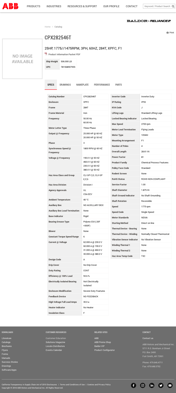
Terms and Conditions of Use (72, 384)
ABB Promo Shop (102, 342)
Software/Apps (9, 369)
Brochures (7, 346)
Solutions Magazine (55, 342)
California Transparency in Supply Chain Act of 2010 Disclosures (29, 384)
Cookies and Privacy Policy (99, 384)
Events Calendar (54, 350)
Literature (6, 338)
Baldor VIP (99, 346)
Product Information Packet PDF (64, 54)
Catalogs (6, 342)
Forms (5, 354)
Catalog (58, 26)
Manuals (6, 357)
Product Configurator (104, 350)
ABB (96, 338)
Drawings (6, 365)
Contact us (147, 338)
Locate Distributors (55, 346)
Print (171, 32)
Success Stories (10, 361)
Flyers (5, 350)
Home (48, 26)
